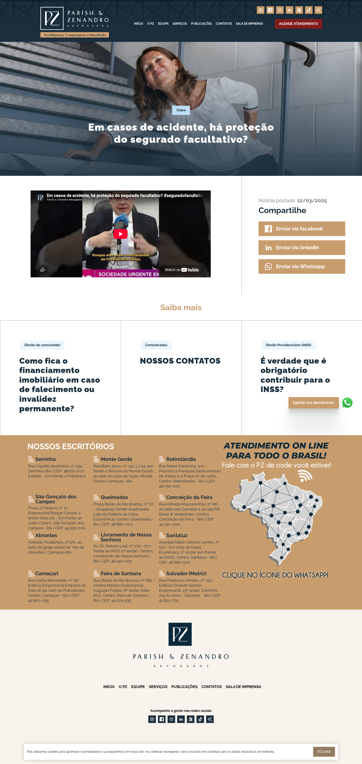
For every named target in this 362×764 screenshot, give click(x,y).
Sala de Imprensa (249, 23)
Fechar (324, 752)
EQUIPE (163, 23)
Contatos (224, 23)
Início (138, 23)
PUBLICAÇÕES (201, 23)
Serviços (180, 23)
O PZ (150, 23)
